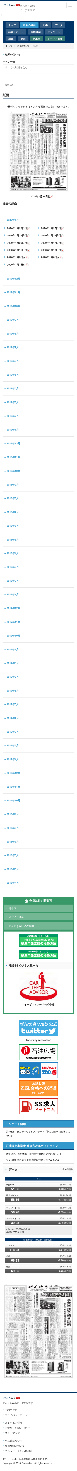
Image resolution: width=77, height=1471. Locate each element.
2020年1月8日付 (16, 257)
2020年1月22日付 (51, 235)
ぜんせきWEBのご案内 (21, 926)
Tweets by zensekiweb (38, 1040)
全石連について (13, 1440)
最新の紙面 (29, 25)
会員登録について (15, 1445)
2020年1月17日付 (51, 242)
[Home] (11, 5)
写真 (10, 38)
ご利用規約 (11, 1409)
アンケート (54, 32)
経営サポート (15, 32)
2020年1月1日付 (16, 264)
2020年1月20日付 (17, 242)
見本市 (36, 38)
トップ (12, 25)
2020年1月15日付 (17, 250)
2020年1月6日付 (50, 257)
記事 (45, 25)
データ (58, 25)
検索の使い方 (12, 54)
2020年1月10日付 (51, 250)
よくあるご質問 (13, 1422)
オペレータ (9, 61)
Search (9, 85)
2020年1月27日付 (51, 228)
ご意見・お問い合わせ (17, 1427)
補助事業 (36, 32)
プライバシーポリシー (17, 1415)
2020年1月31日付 (40, 196)
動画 (23, 38)
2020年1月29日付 (17, 228)
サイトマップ (12, 1433)
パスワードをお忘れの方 (18, 1450)
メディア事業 (54, 38)
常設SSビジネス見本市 (23, 965)
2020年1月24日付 (17, 235)
